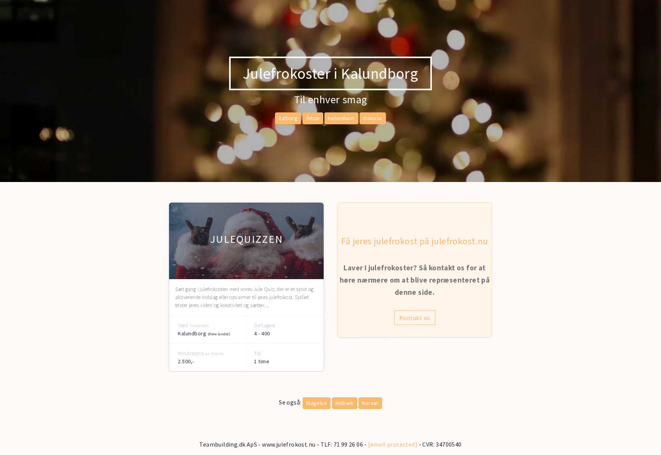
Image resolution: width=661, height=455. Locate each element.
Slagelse (316, 403)
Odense (372, 118)
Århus (313, 118)
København (341, 118)
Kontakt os (414, 318)
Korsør (370, 403)
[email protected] (392, 444)
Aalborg (288, 118)
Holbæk (344, 403)
